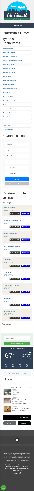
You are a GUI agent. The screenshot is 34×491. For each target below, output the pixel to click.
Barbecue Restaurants (10, 56)
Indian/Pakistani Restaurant (11, 100)
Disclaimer (26, 464)
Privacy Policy (9, 464)
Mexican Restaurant (9, 113)
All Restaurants (8, 48)
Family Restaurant (9, 84)
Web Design (22, 468)
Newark (6, 210)
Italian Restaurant (8, 105)
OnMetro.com (14, 468)
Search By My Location (18, 184)
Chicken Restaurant (9, 68)
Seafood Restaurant (9, 121)
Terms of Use (17, 464)
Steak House (7, 125)
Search (17, 179)
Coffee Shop (7, 76)
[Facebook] (17, 440)
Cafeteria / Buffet (8, 64)
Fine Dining (7, 92)
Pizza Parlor (7, 117)
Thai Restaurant (8, 129)
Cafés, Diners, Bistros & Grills (12, 60)
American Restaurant (9, 52)
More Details (26, 213)
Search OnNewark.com (18, 343)
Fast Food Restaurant (10, 88)
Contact (8, 466)
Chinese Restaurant (9, 72)
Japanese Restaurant (10, 109)
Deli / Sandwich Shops (10, 80)
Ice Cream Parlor (8, 96)
